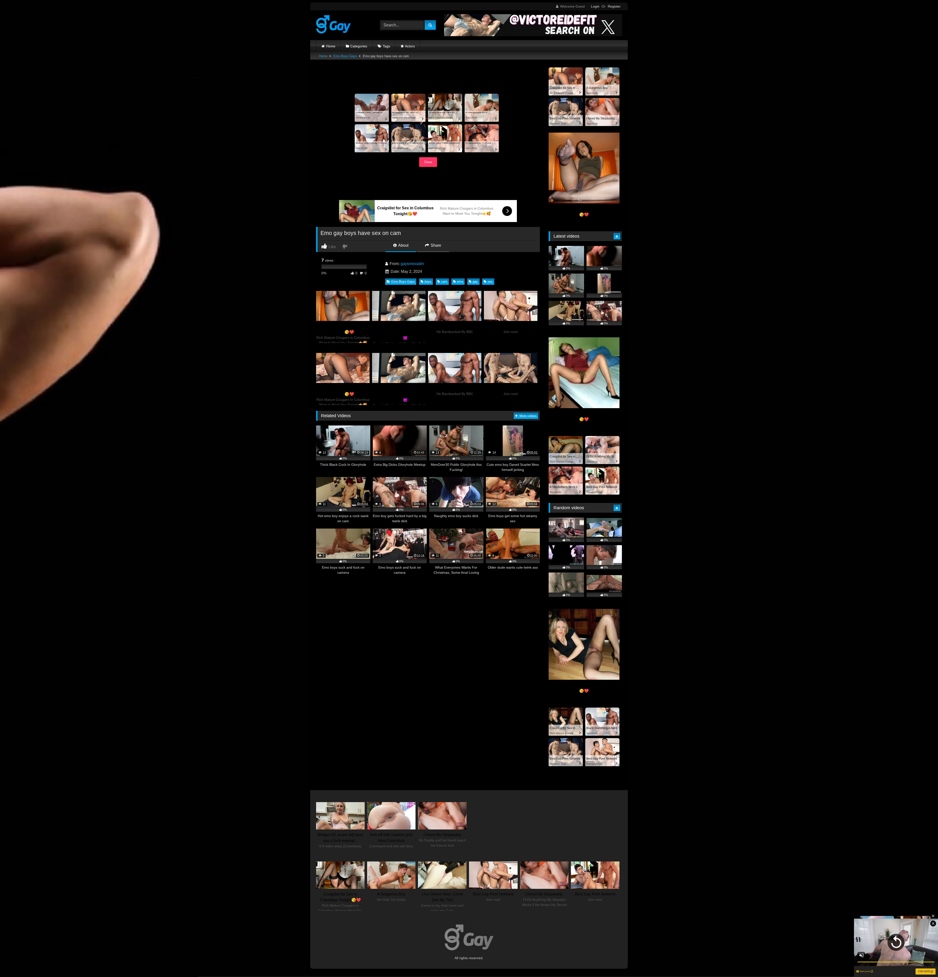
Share (435, 245)
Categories (358, 46)
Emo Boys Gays (345, 56)
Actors (410, 46)
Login (595, 6)
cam (444, 281)
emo (460, 281)
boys (428, 281)
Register (614, 6)
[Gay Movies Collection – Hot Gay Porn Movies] (333, 25)
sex (490, 281)
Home (330, 46)
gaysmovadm (412, 264)
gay (475, 281)
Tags (386, 46)
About (402, 245)
